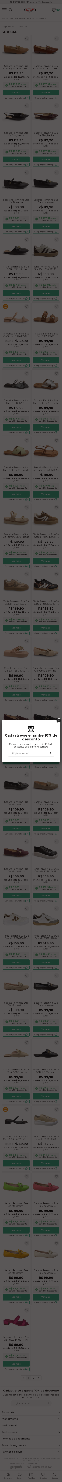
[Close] (58, 721)
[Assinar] (51, 753)
